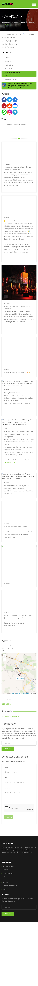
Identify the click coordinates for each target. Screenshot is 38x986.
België (16, 22)
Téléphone (8, 61)
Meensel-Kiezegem (27, 22)
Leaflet (12, 693)
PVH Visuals (20, 678)
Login (4, 889)
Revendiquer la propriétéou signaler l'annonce (12, 74)
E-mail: (6, 778)
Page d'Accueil (6, 22)
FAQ (4, 877)
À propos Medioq (8, 866)
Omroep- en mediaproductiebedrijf (15, 124)
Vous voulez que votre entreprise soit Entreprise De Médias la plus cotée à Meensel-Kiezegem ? (20, 86)
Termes (5, 870)
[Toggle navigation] (34, 4)
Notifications (9, 65)
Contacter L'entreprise (12, 69)
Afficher (5, 882)
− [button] (4, 659)
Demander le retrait (11, 79)
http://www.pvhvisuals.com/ (11, 716)
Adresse (7, 57)
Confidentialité (8, 873)
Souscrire (8, 748)
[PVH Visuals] (19, 674)
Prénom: (6, 767)
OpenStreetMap (26, 693)
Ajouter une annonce (10, 886)
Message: (7, 788)
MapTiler (18, 693)
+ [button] (4, 656)
